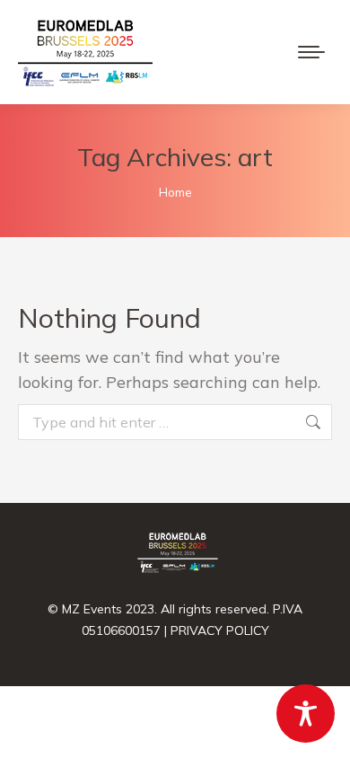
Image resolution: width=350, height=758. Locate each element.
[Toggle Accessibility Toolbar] (306, 714)
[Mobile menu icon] (311, 52)
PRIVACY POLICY (220, 630)
